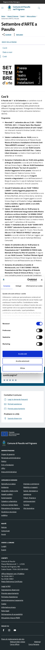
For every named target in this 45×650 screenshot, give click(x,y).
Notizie (4, 527)
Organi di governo (8, 454)
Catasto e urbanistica (9, 501)
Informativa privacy (8, 607)
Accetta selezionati (22, 361)
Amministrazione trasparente (12, 600)
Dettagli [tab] (18, 286)
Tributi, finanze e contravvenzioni (29, 499)
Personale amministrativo (10, 457)
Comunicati (5, 530)
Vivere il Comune (12, 16)
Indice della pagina (9, 42)
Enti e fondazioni (7, 464)
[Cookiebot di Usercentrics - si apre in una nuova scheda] (28, 280)
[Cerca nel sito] (39, 8)
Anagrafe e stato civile (9, 490)
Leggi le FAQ (5, 586)
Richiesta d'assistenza (9, 596)
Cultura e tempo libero (9, 504)
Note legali (5, 610)
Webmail (37, 641)
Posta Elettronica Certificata (11, 581)
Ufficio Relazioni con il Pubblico (12, 573)
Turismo (26, 504)
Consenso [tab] (6, 286)
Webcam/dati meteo (17, 641)
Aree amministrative (9, 471)
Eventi (22, 16)
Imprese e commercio (31, 484)
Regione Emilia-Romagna (11, 2)
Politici (3, 461)
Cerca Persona (34, 644)
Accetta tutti (22, 354)
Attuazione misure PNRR (10, 617)
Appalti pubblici (7, 494)
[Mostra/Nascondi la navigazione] (2, 8)
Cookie (3, 603)
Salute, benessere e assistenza (30, 492)
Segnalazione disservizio (10, 589)
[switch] (39, 330)
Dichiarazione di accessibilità (11, 614)
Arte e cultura (31, 16)
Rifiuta (22, 368)
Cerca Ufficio (14, 644)
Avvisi (3, 534)
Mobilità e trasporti (30, 487)
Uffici (3, 468)
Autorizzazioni (6, 497)
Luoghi (3, 546)
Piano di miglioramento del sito (12, 639)
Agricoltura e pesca (8, 484)
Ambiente (5, 487)
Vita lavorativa (28, 508)
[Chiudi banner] (41, 280)
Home (3, 16)
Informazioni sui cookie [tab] (34, 286)
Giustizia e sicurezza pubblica (8, 513)
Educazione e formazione (10, 508)
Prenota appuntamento (10, 593)
